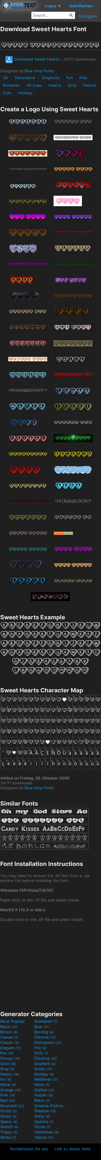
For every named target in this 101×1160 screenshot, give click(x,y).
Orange (10, 1089)
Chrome (45, 1037)
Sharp (8, 1116)
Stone (42, 1126)
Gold (8, 1063)
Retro (42, 1100)
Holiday (25, 92)
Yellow (44, 1137)
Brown (9, 1032)
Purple (43, 1095)
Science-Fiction (50, 1105)
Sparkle (44, 1121)
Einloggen (88, 16)
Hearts (55, 85)
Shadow (45, 1110)
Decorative (25, 77)
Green (43, 1068)
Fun (69, 77)
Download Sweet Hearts (36, 59)
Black (8, 1026)
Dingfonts (51, 77)
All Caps (34, 85)
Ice (5, 1079)
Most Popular (12, 1021)
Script (8, 1110)
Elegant (10, 1047)
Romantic (11, 85)
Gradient (45, 1063)
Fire (40, 1047)
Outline (44, 1089)
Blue (41, 1026)
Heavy (9, 1074)
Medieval (46, 1079)
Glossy (10, 1058)
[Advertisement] (50, 966)
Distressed (47, 1042)
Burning (44, 1032)
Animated (45, 1021)
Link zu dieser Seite (73, 1148)
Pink (7, 1095)
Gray (7, 1068)
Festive (89, 85)
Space (8, 1121)
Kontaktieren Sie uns (29, 1148)
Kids (83, 77)
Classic (9, 1042)
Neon (42, 1084)
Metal (8, 1084)
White (8, 1137)
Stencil (9, 1126)
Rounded (12, 1105)
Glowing (45, 1058)
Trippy (9, 1132)
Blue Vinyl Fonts (39, 70)
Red (7, 1100)
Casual (9, 1037)
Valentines (46, 1132)
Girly (72, 85)
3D (5, 77)
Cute (7, 92)
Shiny (42, 1116)
